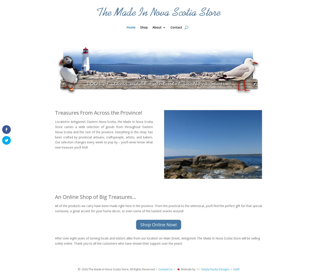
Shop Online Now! (158, 225)
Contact (176, 27)
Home (131, 27)
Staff (236, 269)
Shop (144, 27)
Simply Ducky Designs (215, 269)
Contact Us (165, 269)
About (157, 27)
